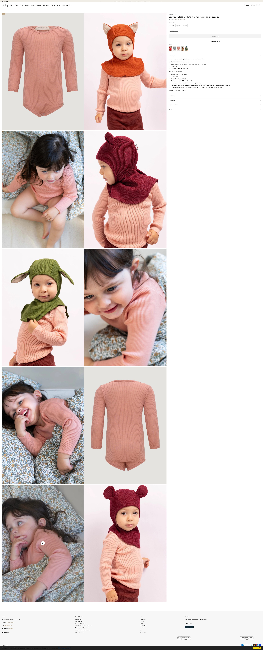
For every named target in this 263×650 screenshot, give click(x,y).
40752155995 (10, 622)
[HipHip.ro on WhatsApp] (8, 1)
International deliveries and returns (83, 625)
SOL (141, 630)
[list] (84, 307)
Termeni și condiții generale (82, 627)
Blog (141, 623)
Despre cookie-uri (79, 632)
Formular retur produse (80, 623)
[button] (12, 5)
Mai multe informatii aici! (64, 648)
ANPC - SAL (143, 632)
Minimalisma (172, 14)
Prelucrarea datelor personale (82, 630)
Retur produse (78, 621)
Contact (142, 621)
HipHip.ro (6, 645)
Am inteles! (257, 648)
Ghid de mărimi (174, 31)
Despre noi (143, 619)
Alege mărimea (215, 36)
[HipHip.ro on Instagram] (6, 1)
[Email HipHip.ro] (2, 1)
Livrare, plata (78, 619)
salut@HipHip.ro (8, 625)
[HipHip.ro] (5, 5)
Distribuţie (143, 625)
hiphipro (11, 628)
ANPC (141, 627)
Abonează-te (189, 627)
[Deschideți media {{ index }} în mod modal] (43, 71)
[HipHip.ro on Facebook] (4, 1)
